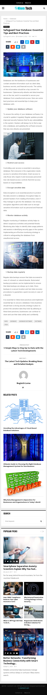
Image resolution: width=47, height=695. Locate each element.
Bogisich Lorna (10, 36)
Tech (6, 324)
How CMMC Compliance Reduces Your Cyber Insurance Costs (11, 599)
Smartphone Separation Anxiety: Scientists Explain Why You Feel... (20, 567)
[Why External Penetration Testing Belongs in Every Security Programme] (34, 588)
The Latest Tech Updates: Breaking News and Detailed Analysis (23, 363)
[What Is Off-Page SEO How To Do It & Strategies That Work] (13, 611)
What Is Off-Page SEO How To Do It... (13, 621)
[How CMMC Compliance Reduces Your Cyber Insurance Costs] (13, 588)
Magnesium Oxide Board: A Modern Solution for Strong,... (33, 622)
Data (6, 321)
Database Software (25, 321)
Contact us (19, 3)
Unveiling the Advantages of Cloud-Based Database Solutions (20, 429)
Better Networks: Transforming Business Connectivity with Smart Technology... (20, 661)
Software (38, 321)
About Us (28, 3)
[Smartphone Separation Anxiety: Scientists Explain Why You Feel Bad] (23, 550)
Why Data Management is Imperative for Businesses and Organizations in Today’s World (21, 501)
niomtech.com (24, 688)
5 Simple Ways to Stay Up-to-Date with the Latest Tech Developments (23, 349)
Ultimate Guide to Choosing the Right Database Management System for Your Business (22, 465)
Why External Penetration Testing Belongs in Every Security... (33, 599)
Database (6, 26)
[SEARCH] (41, 521)
